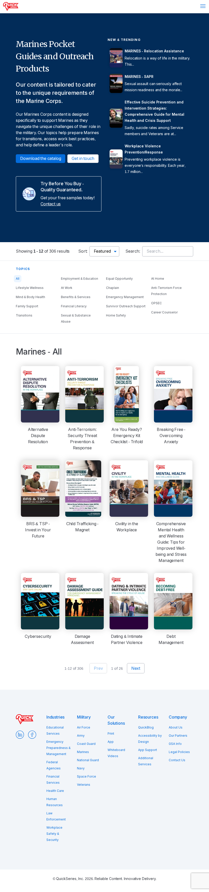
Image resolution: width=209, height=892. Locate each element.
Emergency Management (125, 297)
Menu (203, 6)
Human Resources (54, 802)
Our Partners (178, 735)
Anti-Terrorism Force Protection (166, 291)
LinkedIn (20, 735)
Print (111, 733)
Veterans (83, 785)
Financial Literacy (74, 306)
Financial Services (53, 779)
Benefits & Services (75, 297)
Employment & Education (79, 278)
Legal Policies (179, 752)
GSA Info (175, 744)
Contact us (51, 204)
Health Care (55, 791)
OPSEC (156, 303)
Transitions (24, 315)
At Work (66, 288)
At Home (157, 278)
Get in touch (83, 158)
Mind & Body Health (30, 297)
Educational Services (55, 730)
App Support (147, 750)
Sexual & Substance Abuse (76, 318)
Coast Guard (86, 744)
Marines (83, 752)
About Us (175, 727)
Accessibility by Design (150, 739)
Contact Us (177, 760)
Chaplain (112, 288)
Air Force (83, 727)
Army (81, 735)
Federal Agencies (53, 765)
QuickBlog (146, 727)
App (111, 742)
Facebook (32, 735)
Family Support (27, 306)
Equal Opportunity (119, 278)
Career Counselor (164, 312)
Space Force (86, 776)
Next (135, 668)
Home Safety (116, 315)
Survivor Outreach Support (126, 306)
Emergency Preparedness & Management (58, 748)
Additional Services (145, 761)
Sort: (82, 251)
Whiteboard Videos (116, 753)
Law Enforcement (56, 816)
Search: (132, 251)
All (17, 278)
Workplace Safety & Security (54, 834)
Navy (81, 768)
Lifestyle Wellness (30, 288)
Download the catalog (40, 158)
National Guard (88, 760)
